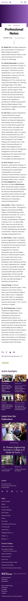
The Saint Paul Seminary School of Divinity (11, 568)
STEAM (3, 518)
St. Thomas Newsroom (20, 37)
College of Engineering (6, 553)
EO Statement (4, 587)
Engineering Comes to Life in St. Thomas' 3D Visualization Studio (7, 407)
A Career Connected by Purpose (20, 469)
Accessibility (4, 589)
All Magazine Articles (6, 532)
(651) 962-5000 (5, 487)
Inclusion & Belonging (6, 509)
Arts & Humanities (5, 501)
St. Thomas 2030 (5, 526)
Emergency (3, 593)
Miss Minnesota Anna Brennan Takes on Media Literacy (20, 407)
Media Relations (4, 581)
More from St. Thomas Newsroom (10, 356)
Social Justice (4, 521)
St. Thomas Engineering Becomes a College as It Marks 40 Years (14, 450)
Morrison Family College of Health (9, 562)
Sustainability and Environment (8, 524)
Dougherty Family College (7, 565)
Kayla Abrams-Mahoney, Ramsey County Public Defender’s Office (20, 388)
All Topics (3, 535)
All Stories (3, 539)
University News (17, 25)
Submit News (4, 579)
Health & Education (6, 515)
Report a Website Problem (7, 585)
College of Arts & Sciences (7, 546)
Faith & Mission (5, 512)
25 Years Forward (6, 469)
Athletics (3, 504)
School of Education (6, 556)
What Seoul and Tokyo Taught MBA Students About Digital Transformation (6, 388)
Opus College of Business (9, 550)
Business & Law (5, 507)
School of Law (4, 559)
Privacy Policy (4, 591)
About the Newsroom (6, 577)
